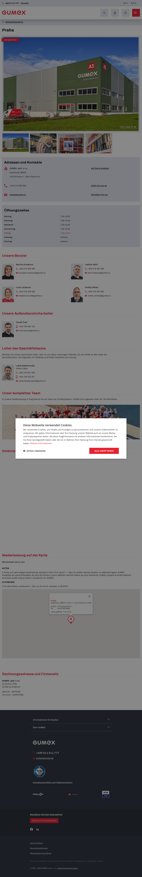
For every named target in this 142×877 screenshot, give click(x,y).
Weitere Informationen (41, 443)
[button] (34, 450)
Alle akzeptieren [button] (104, 450)
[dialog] (71, 438)
